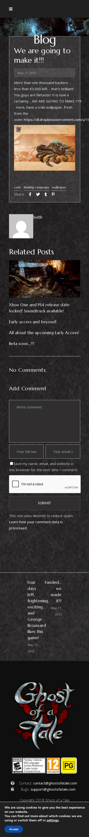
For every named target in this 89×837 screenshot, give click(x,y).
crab (17, 187)
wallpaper (59, 187)
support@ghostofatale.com (53, 789)
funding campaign (36, 187)
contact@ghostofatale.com (55, 783)
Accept (13, 829)
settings (53, 820)
